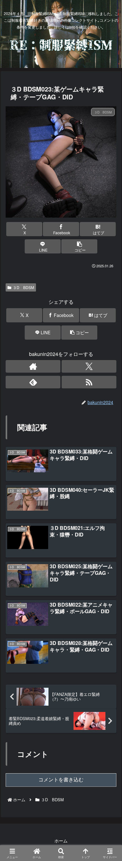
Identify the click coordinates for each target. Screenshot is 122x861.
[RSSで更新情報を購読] (89, 382)
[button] (79, 246)
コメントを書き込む (61, 779)
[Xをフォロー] (89, 366)
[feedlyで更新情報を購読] (33, 382)
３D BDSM (23, 287)
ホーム (61, 840)
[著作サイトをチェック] (33, 366)
